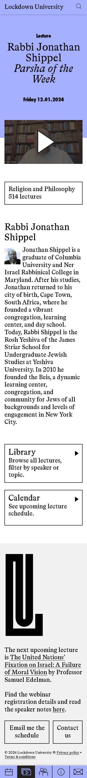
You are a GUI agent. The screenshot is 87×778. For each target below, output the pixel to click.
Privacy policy (68, 753)
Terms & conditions (20, 757)
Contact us (68, 732)
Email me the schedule (27, 732)
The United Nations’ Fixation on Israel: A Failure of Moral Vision (42, 665)
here (59, 710)
